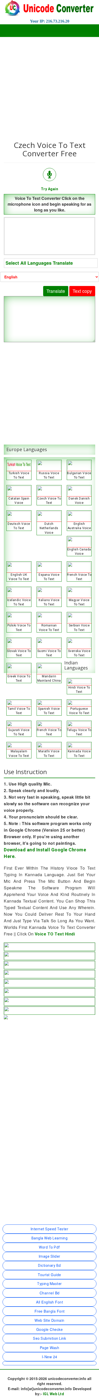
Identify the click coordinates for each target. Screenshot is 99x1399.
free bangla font (50, 1311)
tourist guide (49, 1274)
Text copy (82, 291)
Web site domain (49, 1320)
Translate (55, 291)
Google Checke (49, 1329)
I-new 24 (49, 1356)
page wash (49, 1347)
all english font (49, 1302)
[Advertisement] (49, 86)
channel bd (50, 1292)
